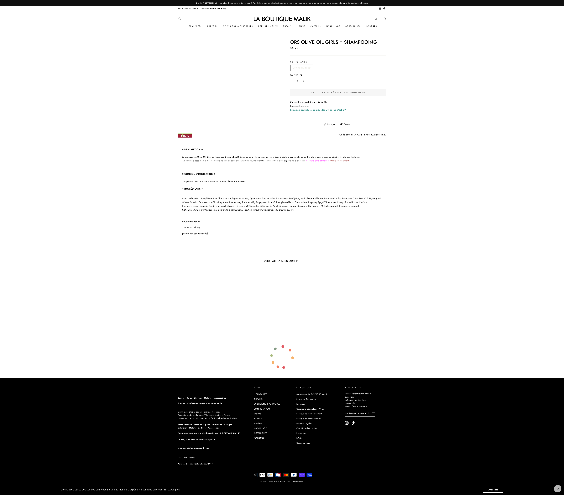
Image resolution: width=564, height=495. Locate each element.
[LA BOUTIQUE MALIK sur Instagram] (347, 423)
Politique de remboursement (309, 413)
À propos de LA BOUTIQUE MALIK (312, 394)
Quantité (296, 75)
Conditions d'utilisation (306, 428)
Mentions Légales (304, 423)
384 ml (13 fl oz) (302, 67)
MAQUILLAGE (333, 26)
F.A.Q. (299, 437)
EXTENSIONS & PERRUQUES (238, 26)
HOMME (301, 26)
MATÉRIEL (315, 26)
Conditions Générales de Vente (310, 408)
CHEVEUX (212, 26)
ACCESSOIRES (353, 26)
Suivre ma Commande (188, 8)
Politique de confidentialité (308, 418)
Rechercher (301, 433)
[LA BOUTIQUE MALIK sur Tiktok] (353, 423)
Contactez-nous (303, 442)
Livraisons (300, 403)
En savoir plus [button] (172, 489)
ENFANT (287, 26)
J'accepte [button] (493, 490)
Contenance (298, 62)
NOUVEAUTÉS (194, 26)
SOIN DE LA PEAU (268, 26)
